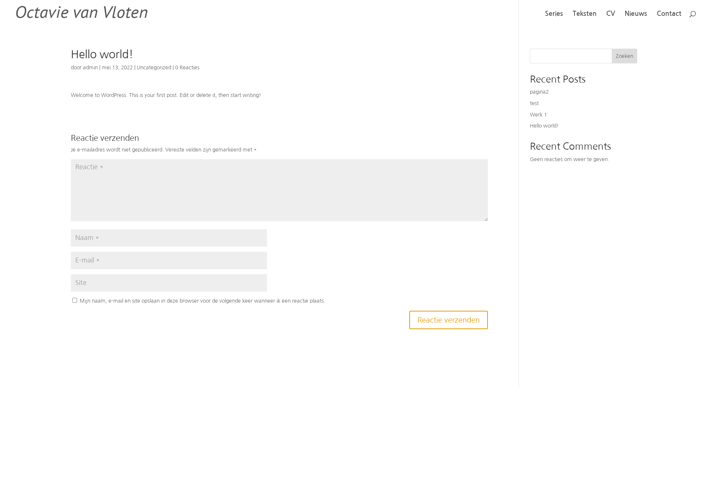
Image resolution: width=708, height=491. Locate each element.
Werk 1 (538, 114)
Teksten (585, 14)
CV (610, 14)
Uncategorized (154, 67)
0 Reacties (187, 67)
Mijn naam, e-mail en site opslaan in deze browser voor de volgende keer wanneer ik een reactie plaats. (202, 300)
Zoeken (624, 56)
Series (554, 14)
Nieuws (636, 14)
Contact (669, 14)
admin (90, 67)
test (534, 103)
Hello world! (544, 125)
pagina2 (539, 91)
